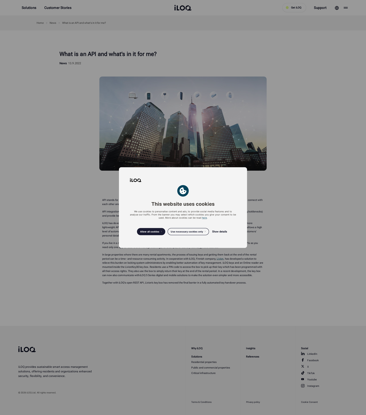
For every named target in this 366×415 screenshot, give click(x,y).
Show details (219, 231)
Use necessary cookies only (187, 231)
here (204, 217)
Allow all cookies (149, 231)
